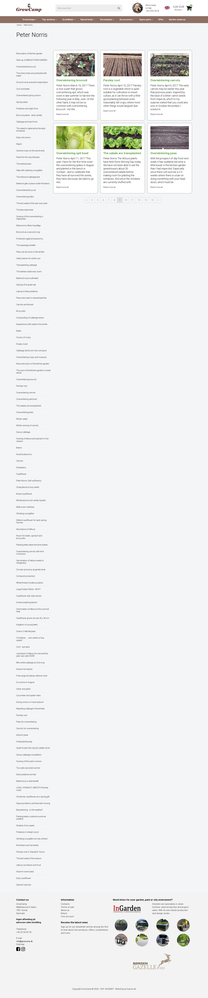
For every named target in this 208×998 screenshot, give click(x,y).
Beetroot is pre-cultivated (27, 278)
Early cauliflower (23, 878)
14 (152, 200)
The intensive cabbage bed (28, 177)
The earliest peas (23, 164)
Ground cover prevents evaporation (32, 82)
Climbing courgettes (25, 513)
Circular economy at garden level (30, 569)
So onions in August (25, 682)
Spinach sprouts (23, 885)
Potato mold (21, 344)
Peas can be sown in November (30, 252)
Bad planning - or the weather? (29, 810)
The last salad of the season (28, 858)
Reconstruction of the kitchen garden (32, 364)
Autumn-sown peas (25, 871)
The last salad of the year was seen (31, 203)
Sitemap (20, 944)
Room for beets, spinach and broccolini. (29, 537)
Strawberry (21, 467)
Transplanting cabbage (26, 265)
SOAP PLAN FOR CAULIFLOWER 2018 (33, 748)
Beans (19, 448)
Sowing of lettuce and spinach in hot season (32, 439)
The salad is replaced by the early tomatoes (30, 129)
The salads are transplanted (28, 406)
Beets (18, 331)
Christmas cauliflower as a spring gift (33, 797)
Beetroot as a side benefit (27, 781)
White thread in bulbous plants (29, 583)
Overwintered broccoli (26, 67)
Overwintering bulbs (25, 197)
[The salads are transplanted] (122, 137)
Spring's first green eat (26, 285)
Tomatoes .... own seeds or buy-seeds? (30, 639)
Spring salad (21, 102)
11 (132, 200)
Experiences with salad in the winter (31, 324)
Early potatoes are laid (26, 774)
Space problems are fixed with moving (33, 803)
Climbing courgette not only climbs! (32, 839)
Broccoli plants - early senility (29, 115)
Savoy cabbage (23, 432)
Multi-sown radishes (25, 507)
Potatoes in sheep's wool (27, 832)
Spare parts (145, 19)
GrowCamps (29, 19)
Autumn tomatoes (24, 669)
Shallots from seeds (25, 825)
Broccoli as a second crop (28, 232)
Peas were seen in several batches (31, 298)
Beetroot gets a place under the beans (33, 183)
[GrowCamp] (28, 8)
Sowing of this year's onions (29, 761)
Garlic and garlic (23, 689)
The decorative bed (24, 210)
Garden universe (177, 19)
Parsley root (21, 386)
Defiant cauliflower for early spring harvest (31, 521)
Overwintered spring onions (28, 95)
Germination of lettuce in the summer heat (32, 610)
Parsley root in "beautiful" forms (30, 852)
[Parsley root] (122, 64)
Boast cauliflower (24, 494)
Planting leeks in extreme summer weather (31, 817)
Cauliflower (21, 474)
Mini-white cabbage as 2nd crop (30, 662)
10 (126, 200)
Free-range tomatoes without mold (31, 676)
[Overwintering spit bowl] (75, 137)
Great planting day (24, 741)
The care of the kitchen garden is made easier (33, 371)
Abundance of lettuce (25, 529)
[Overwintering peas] (169, 137)
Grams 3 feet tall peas (26, 631)
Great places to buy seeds (27, 487)
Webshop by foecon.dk (125, 989)
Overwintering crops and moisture (31, 357)
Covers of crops (23, 337)
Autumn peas (22, 735)
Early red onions (23, 137)
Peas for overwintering (26, 722)
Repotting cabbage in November (30, 708)
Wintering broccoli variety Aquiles (31, 500)
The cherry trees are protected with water (31, 74)
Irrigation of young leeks (27, 625)
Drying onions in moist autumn (30, 702)
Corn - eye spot (23, 647)
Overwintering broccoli (26, 379)
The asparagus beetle (25, 245)
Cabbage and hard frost (26, 122)
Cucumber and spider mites (28, 695)
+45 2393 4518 (152, 11)
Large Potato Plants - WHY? (28, 589)
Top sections (49, 19)
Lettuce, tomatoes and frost (28, 865)
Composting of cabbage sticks (30, 318)
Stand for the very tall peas (28, 157)
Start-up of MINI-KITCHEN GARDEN (31, 60)
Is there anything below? (26, 602)
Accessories (126, 19)
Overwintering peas (24, 412)
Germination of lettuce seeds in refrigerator (30, 561)
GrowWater (68, 19)
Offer (161, 19)
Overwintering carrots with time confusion (30, 552)
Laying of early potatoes (27, 291)
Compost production (25, 576)
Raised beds (87, 19)
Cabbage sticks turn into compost (31, 350)
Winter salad (21, 419)
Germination (106, 19)
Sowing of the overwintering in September (29, 217)
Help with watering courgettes (29, 170)
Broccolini (20, 311)
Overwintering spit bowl (26, 399)
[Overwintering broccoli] (75, 64)
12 (139, 200)
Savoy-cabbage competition (28, 755)
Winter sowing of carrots (27, 425)
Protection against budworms (29, 239)
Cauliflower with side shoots (28, 596)
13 (146, 200)
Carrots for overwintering (27, 728)
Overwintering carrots (26, 392)
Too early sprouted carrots (28, 768)
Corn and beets (23, 89)
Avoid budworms (24, 454)
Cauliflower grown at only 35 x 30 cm (32, 618)
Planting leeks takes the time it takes (32, 545)
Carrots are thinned (24, 304)
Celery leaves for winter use (28, 258)
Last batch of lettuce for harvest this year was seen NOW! (32, 654)
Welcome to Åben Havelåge (28, 225)
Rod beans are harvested (27, 845)
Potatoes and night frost (27, 108)
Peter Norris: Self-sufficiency (28, 481)
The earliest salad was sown (29, 271)
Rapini (19, 144)
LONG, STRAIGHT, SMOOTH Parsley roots (32, 788)
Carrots (19, 461)
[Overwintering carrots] (169, 64)
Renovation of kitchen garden (29, 53)
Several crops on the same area (30, 151)
